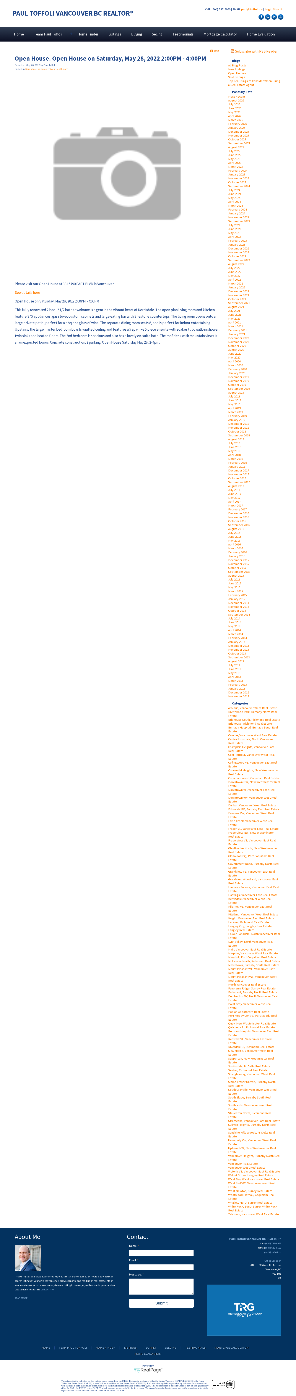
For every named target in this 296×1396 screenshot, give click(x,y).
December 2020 (238, 338)
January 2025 (236, 174)
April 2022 (234, 279)
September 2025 (239, 143)
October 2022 (237, 256)
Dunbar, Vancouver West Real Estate (252, 805)
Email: (133, 1260)
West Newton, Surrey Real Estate (250, 1191)
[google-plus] (267, 17)
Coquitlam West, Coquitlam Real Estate (253, 778)
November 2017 (238, 474)
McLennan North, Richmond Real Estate (254, 961)
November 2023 (238, 217)
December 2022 (238, 248)
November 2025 (238, 135)
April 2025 (234, 163)
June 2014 (234, 622)
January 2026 (236, 128)
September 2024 (239, 186)
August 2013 (236, 661)
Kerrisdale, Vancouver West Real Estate (46, 69)
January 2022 (236, 287)
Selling (157, 34)
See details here (27, 292)
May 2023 (234, 233)
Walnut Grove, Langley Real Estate (250, 1175)
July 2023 (234, 225)
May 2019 (234, 404)
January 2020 (236, 373)
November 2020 (238, 342)
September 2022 (239, 260)
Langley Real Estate (241, 930)
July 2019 (234, 396)
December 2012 (238, 692)
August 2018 (236, 439)
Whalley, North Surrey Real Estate (250, 1203)
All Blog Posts (237, 65)
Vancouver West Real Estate (246, 1167)
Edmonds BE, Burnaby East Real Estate (254, 809)
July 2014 (234, 618)
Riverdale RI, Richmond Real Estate (251, 1047)
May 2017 (234, 498)
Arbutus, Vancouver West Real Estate (252, 708)
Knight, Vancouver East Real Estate (251, 918)
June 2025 (234, 155)
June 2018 (234, 447)
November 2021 (238, 295)
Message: (135, 1274)
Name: (133, 1246)
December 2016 (238, 513)
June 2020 (234, 353)
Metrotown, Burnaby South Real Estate (253, 965)
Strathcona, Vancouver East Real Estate (254, 1121)
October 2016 (237, 521)
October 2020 (237, 346)
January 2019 (236, 420)
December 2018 (238, 424)
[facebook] (260, 17)
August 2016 (236, 529)
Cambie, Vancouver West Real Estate (252, 735)
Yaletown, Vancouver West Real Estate (253, 1214)
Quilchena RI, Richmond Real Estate (251, 1027)
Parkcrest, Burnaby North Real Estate (252, 992)
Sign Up (278, 9)
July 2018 (234, 443)
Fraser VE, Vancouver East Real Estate (253, 829)
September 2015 (239, 572)
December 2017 (238, 470)
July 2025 (234, 151)
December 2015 (238, 560)
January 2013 (236, 688)
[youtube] (280, 17)
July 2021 (234, 311)
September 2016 (239, 525)
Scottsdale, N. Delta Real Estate (249, 1066)
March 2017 (235, 505)
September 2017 (239, 482)
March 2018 (235, 459)
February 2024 (237, 209)
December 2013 (238, 646)
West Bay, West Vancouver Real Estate (253, 1179)
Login (268, 9)
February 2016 (237, 552)
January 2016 (236, 556)
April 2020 (234, 361)
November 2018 (238, 427)
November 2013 (238, 649)
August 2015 (236, 575)
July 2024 (234, 190)
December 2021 (238, 291)
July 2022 (234, 268)
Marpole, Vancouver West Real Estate (253, 953)
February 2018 (237, 463)
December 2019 (238, 377)
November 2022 (238, 252)
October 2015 (237, 568)
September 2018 (239, 435)
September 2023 (239, 221)
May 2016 (234, 540)
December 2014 (238, 603)
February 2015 (237, 595)
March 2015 (235, 591)
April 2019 (234, 408)
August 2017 (236, 486)
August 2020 (236, 350)
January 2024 (236, 213)
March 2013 (235, 681)
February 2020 (237, 369)
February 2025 (237, 170)
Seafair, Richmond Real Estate (248, 1070)
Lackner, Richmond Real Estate (248, 922)
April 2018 (234, 455)
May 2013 (234, 673)
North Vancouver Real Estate (247, 984)
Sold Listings (236, 77)
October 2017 (237, 478)
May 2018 (234, 451)
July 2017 (234, 490)
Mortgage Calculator (220, 34)
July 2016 (234, 533)
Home (19, 34)
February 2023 (237, 241)
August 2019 (236, 392)
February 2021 (237, 330)
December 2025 (238, 131)
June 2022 (234, 272)
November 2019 (238, 381)
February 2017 (237, 509)
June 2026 (234, 108)
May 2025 (234, 159)
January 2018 (236, 466)
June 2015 (234, 583)
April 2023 (234, 237)
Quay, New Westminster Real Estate (252, 1023)
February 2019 (237, 416)
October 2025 (237, 139)
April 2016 (234, 544)
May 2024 (234, 198)
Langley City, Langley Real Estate (250, 926)
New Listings (237, 69)
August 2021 (236, 307)
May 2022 (234, 276)
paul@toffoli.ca (252, 9)
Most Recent (236, 96)
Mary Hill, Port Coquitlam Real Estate (252, 957)
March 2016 (235, 548)
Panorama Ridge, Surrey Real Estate (252, 988)
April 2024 (234, 202)
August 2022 (236, 264)
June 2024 (234, 194)
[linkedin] (273, 17)
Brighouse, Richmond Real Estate (250, 723)
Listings (114, 34)
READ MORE (21, 1298)
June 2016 (234, 537)
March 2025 (235, 167)
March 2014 (235, 634)
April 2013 (234, 677)
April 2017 (234, 501)
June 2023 (234, 229)
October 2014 (237, 611)
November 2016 (238, 517)
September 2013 (239, 657)
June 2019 (234, 400)
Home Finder (87, 34)
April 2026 (234, 116)
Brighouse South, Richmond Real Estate (254, 720)
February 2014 (237, 638)
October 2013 (237, 653)
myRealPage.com (148, 1370)
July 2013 (234, 665)
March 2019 (235, 412)
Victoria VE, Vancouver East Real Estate (254, 1171)
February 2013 (237, 685)
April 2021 (234, 322)
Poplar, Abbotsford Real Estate (248, 1012)
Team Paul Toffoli (73, 1347)
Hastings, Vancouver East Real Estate (253, 895)
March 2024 (235, 205)
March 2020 (235, 365)
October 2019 (237, 385)
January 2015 (236, 599)
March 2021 (235, 326)
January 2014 (236, 642)
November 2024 (238, 178)
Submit (161, 1303)
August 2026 (236, 100)
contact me (47, 1289)
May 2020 (234, 357)
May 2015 (234, 587)
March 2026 (235, 120)
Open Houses (237, 73)
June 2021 (234, 315)
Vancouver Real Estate (243, 1164)
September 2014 (239, 614)
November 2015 (238, 564)
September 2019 (239, 389)
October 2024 (237, 182)
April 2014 (234, 630)
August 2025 (236, 147)
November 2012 (238, 696)
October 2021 (237, 299)
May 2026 (234, 112)
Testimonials (183, 34)
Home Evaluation (261, 34)
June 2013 (234, 669)
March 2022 (235, 283)
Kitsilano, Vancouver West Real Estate (253, 914)
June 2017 (234, 494)
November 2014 (238, 607)
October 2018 (237, 431)
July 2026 (234, 104)
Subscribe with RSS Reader (256, 51)
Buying (136, 34)
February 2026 (237, 124)
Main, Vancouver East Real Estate (250, 949)
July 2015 (234, 579)
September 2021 (239, 303)
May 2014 (234, 626)
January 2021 (236, 334)
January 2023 (236, 244)
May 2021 (234, 318)
